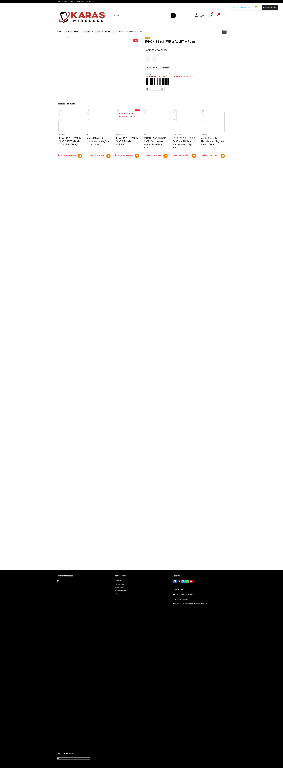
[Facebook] (175, 581)
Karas (147, 71)
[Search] (173, 15)
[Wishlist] (203, 14)
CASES (97, 31)
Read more (80, 156)
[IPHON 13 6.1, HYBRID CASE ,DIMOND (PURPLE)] (127, 122)
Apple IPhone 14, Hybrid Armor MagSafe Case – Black (212, 141)
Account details (121, 590)
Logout (118, 594)
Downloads (120, 584)
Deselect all (245, 7)
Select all (235, 7)
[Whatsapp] (187, 581)
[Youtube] (191, 581)
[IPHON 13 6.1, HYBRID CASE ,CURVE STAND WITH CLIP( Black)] (70, 122)
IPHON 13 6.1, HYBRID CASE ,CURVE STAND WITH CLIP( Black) (69, 141)
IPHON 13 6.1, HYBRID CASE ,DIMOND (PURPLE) (127, 141)
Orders (118, 581)
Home (59, 31)
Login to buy (151, 67)
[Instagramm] (183, 581)
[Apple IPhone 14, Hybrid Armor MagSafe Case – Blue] (98, 122)
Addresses (119, 587)
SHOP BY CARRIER (71, 31)
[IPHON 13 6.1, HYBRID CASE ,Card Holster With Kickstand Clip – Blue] (155, 122)
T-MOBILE (86, 31)
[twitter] (179, 581)
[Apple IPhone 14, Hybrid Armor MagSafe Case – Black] (213, 122)
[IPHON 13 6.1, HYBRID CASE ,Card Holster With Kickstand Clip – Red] (184, 122)
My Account (79, 1)
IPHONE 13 (90, 134)
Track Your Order (62, 1)
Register (88, 1)
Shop (71, 1)
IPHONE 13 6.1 (110, 31)
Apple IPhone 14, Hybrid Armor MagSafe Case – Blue (98, 141)
